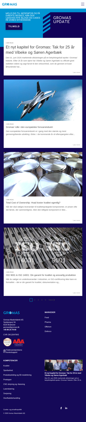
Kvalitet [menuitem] (6, 366)
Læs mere (76, 72)
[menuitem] (50, 312)
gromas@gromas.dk (11, 327)
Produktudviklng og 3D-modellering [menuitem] (17, 375)
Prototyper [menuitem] (7, 380)
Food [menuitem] (47, 317)
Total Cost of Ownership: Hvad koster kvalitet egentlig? (33, 202)
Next (51, 300)
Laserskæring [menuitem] (8, 389)
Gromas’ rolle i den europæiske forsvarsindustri (29, 127)
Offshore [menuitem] (48, 327)
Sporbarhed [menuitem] (8, 370)
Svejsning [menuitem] (7, 393)
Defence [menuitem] (48, 331)
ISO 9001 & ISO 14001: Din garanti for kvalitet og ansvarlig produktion (41, 275)
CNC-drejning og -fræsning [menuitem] (14, 384)
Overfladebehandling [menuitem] (11, 398)
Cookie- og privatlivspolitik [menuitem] (12, 409)
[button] (82, 4)
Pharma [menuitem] (48, 322)
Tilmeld (14, 26)
